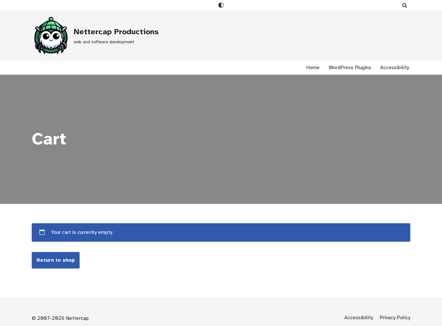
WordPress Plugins (350, 67)
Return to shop (56, 260)
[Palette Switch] (221, 5)
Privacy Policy (395, 317)
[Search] (404, 5)
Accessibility (394, 67)
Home (313, 67)
